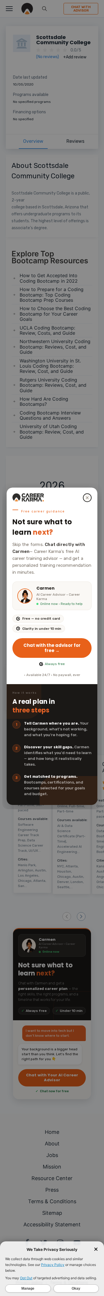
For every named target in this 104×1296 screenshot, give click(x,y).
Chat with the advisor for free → (52, 647)
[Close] (87, 497)
